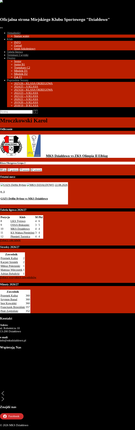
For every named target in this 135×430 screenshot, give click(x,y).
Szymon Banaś (9, 299)
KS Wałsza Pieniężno (22, 232)
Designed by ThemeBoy (13, 428)
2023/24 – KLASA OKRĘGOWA (33, 89)
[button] (67, 393)
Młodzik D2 (21, 73)
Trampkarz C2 (22, 67)
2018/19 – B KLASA (26, 105)
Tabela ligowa (15, 51)
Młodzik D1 (21, 70)
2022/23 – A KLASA (26, 92)
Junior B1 (19, 64)
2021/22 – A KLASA (26, 96)
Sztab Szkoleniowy (25, 48)
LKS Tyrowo (18, 221)
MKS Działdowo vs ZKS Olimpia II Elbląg (77, 156)
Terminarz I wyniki (17, 54)
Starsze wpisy (21, 36)
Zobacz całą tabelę (10, 240)
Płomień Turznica (20, 236)
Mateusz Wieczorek (11, 269)
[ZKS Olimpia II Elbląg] (33, 156)
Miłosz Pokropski (10, 265)
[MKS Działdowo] (11, 156)
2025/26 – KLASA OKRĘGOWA (33, 83)
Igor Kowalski (9, 303)
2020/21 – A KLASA (26, 99)
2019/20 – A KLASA (26, 102)
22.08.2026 (61, 184)
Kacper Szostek (9, 262)
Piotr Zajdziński (9, 311)
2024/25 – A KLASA (26, 86)
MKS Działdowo (20, 10)
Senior (17, 61)
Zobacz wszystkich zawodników (18, 277)
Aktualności (13, 32)
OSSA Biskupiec (20, 224)
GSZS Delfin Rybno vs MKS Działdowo (24, 198)
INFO (17, 42)
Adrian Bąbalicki (10, 273)
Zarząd (18, 45)
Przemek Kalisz (9, 258)
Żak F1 (18, 77)
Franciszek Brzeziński (13, 307)
